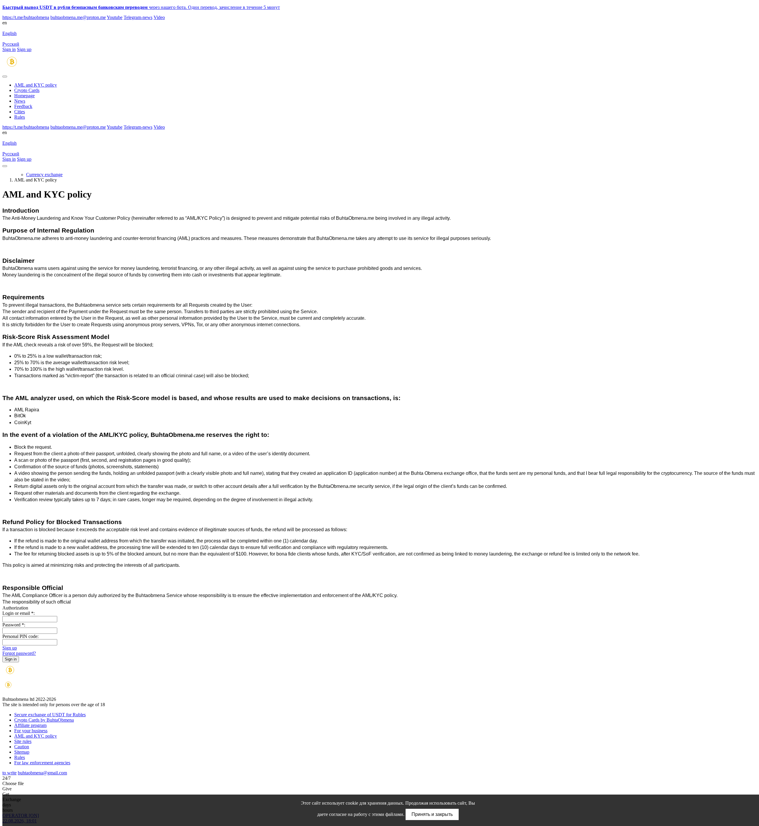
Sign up (24, 49)
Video (159, 17)
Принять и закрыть (432, 814)
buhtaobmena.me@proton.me (78, 17)
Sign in (9, 49)
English (9, 33)
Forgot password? (19, 653)
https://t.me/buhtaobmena (25, 17)
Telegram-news (138, 17)
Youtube (114, 17)
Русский (10, 44)
